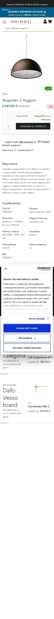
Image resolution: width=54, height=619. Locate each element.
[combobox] (27, 28)
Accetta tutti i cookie (27, 328)
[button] (6, 9)
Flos (4, 94)
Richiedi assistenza (11, 145)
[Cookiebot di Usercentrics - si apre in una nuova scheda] (38, 269)
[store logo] (20, 22)
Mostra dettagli (37, 318)
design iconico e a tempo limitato (27, 14)
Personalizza (25, 338)
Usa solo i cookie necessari (27, 347)
